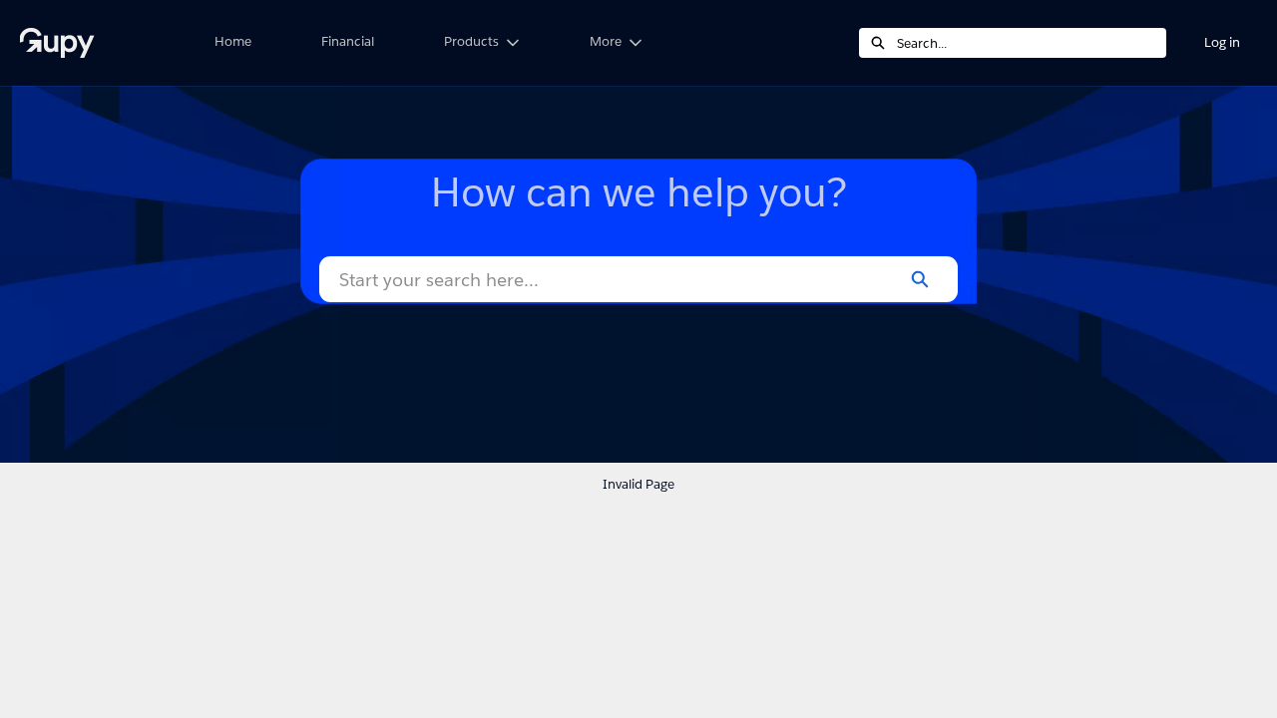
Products (471, 41)
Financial (347, 41)
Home (232, 41)
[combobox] (1031, 43)
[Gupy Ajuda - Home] (95, 43)
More (606, 41)
